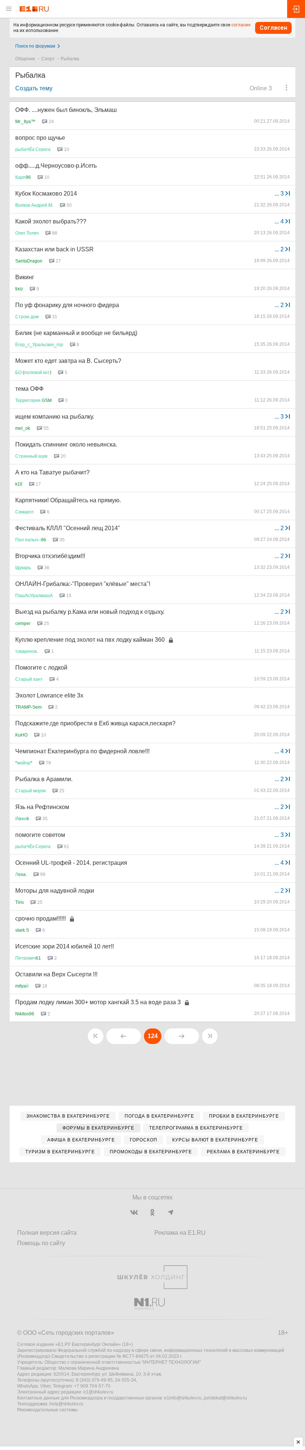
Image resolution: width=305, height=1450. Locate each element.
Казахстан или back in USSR (54, 249)
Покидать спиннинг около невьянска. (66, 444)
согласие (240, 25)
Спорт (48, 58)
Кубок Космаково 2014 (46, 193)
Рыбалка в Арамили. (44, 779)
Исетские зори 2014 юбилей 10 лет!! (64, 946)
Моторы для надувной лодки (54, 890)
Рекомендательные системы (47, 1409)
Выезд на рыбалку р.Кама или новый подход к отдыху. (89, 612)
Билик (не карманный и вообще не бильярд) (76, 333)
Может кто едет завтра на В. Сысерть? (68, 361)
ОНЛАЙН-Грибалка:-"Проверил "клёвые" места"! (82, 584)
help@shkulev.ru (66, 1403)
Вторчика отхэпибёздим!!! (50, 556)
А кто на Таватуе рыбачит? (52, 472)
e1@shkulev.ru (98, 1392)
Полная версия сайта (47, 1233)
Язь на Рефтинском (42, 807)
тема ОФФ (29, 389)
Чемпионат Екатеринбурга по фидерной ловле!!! (82, 751)
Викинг (24, 277)
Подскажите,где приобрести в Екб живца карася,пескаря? (95, 723)
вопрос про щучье (40, 138)
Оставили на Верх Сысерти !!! (56, 974)
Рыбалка (70, 58)
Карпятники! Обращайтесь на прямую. (68, 500)
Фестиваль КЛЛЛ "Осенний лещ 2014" (67, 528)
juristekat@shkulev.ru (225, 1398)
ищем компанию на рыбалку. (54, 416)
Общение (25, 58)
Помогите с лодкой (41, 667)
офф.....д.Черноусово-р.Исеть (56, 165)
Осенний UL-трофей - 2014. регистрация (71, 863)
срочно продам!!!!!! (40, 918)
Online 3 (261, 88)
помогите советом (40, 835)
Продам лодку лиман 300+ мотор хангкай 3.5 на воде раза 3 (98, 1002)
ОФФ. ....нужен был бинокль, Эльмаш (66, 110)
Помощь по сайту (41, 1243)
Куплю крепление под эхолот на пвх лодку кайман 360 (90, 640)
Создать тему (33, 88)
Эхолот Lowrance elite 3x (49, 695)
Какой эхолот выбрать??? (50, 221)
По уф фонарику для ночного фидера (67, 305)
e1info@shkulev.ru (183, 1398)
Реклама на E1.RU (180, 1233)
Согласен (273, 27)
